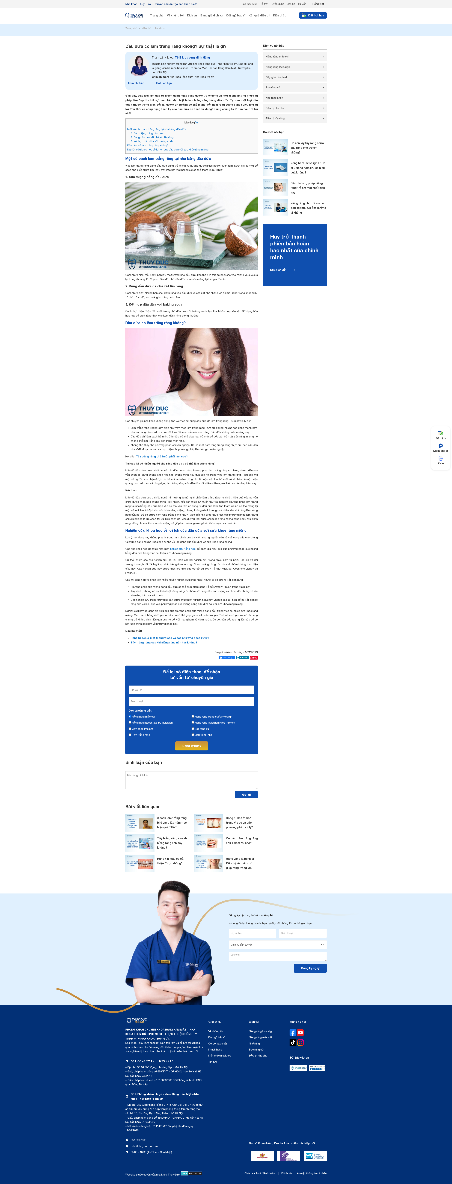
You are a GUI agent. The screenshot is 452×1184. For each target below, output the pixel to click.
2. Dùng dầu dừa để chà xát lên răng (152, 137)
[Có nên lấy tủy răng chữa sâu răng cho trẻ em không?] (275, 147)
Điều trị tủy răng (275, 118)
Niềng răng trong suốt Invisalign (213, 716)
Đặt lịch (441, 438)
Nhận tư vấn (278, 269)
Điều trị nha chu (275, 108)
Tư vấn (302, 3)
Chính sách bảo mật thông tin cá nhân (304, 1173)
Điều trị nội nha (203, 734)
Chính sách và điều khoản (260, 1173)
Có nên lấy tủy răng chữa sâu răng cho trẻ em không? (307, 147)
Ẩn (196, 122)
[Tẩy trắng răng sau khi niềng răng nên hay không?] (139, 843)
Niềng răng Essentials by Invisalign (152, 722)
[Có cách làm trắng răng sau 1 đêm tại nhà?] (208, 843)
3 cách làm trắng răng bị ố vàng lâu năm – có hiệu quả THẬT (172, 822)
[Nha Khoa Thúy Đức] (134, 16)
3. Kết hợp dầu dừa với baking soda (152, 141)
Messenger (440, 450)
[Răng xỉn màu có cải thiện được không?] (139, 863)
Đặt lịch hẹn (164, 83)
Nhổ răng (254, 1043)
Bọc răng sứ (201, 728)
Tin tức (212, 1061)
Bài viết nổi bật (273, 132)
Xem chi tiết (136, 83)
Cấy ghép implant (276, 77)
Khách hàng (215, 1049)
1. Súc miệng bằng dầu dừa (147, 133)
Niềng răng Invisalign (278, 66)
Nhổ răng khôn (274, 97)
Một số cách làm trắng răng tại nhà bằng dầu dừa (156, 129)
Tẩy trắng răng (140, 734)
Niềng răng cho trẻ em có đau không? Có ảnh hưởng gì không (308, 207)
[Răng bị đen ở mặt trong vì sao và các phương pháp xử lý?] (208, 823)
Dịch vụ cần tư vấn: (140, 710)
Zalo (441, 463)
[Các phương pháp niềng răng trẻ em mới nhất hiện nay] (275, 187)
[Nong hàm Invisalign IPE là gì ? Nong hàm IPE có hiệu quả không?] (275, 167)
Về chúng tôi (215, 1031)
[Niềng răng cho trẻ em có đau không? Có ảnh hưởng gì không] (275, 207)
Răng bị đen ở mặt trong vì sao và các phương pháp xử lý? (170, 637)
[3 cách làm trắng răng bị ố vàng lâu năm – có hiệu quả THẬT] (139, 823)
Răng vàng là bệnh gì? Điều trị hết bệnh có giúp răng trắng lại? (240, 863)
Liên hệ (291, 3)
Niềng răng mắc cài (143, 716)
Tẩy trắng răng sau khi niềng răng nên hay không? (164, 642)
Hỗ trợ (263, 3)
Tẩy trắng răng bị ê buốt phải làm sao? (162, 456)
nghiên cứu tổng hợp (183, 548)
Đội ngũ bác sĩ (216, 1037)
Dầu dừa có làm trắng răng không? (147, 145)
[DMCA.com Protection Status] (191, 1174)
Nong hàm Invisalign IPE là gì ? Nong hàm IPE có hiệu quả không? (307, 167)
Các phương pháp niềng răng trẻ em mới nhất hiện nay (307, 187)
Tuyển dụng (277, 3)
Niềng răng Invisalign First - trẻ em (214, 722)
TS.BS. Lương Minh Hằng (181, 57)
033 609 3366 (249, 3)
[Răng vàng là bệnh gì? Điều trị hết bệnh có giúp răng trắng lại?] (208, 863)
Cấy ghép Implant (142, 728)
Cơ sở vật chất (217, 1043)
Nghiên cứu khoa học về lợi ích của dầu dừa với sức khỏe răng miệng (168, 149)
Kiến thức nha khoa (219, 1055)
